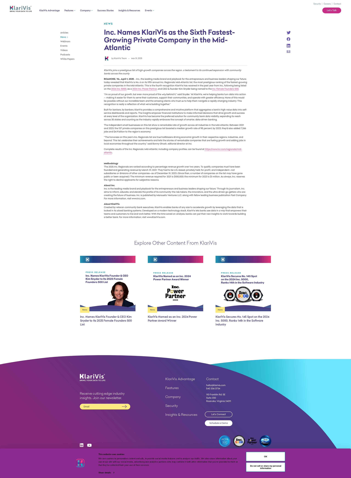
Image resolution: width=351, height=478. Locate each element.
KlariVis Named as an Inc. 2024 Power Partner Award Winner (172, 319)
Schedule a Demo (218, 423)
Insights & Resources (181, 414)
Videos (64, 50)
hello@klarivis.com (216, 385)
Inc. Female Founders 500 (225, 88)
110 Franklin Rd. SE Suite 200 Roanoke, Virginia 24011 (218, 398)
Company (173, 396)
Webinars (65, 41)
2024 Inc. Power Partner (144, 88)
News (63, 37)
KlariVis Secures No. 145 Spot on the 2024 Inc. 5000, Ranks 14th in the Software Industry (242, 320)
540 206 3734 (213, 388)
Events (63, 45)
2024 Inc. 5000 (118, 88)
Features (172, 387)
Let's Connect (218, 414)
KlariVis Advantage (180, 379)
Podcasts (65, 54)
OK (265, 456)
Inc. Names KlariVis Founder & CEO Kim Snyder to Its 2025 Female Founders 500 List (106, 320)
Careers (327, 3)
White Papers (67, 59)
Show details (104, 472)
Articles (64, 32)
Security (317, 3)
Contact (337, 3)
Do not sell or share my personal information (265, 467)
